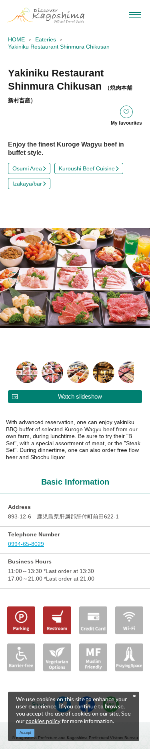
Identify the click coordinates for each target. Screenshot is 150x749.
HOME (16, 39)
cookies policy (43, 721)
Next (136, 278)
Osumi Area (27, 168)
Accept (25, 733)
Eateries (45, 39)
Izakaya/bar (27, 183)
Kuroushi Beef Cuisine (87, 168)
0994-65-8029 (26, 544)
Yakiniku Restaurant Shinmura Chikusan (59, 46)
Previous (14, 278)
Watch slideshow (80, 396)
